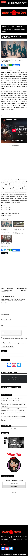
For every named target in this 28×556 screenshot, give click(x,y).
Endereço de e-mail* (6, 320)
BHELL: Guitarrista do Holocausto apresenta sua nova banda (7, 290)
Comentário (4, 303)
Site (2, 325)
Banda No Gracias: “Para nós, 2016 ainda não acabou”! (6, 244)
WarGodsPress (15, 213)
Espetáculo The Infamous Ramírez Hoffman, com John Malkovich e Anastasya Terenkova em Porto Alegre (13, 404)
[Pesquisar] (25, 355)
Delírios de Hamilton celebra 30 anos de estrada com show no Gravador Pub (17, 3)
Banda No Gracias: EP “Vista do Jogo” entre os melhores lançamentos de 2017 (18, 230)
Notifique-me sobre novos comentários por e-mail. (14, 338)
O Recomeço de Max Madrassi (22, 289)
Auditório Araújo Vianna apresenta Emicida (14, 416)
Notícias (6, 61)
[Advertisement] (14, 160)
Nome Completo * (5, 314)
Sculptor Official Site (6, 208)
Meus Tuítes (14, 429)
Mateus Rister (19, 60)
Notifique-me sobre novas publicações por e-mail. (13, 343)
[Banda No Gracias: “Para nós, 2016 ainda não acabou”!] (6, 238)
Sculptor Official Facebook (7, 210)
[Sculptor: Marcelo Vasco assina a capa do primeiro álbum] (6, 224)
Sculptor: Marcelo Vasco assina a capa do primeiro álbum (6, 229)
